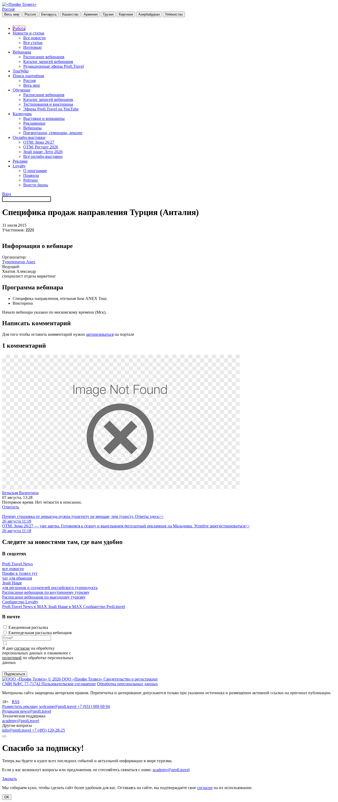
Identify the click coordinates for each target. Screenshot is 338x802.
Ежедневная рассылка (28, 627)
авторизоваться (100, 334)
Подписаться (14, 674)
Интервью (32, 47)
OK (6, 797)
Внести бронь (35, 185)
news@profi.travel (35, 711)
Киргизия (126, 14)
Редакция (11, 711)
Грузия (108, 14)
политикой (12, 657)
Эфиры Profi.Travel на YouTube (51, 109)
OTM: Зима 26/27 (38, 142)
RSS (16, 701)
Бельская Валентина (20, 492)
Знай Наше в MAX (65, 606)
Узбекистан (174, 14)
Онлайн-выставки (29, 137)
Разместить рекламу (20, 706)
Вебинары (22, 52)
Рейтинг (30, 180)
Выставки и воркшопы (44, 118)
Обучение (21, 90)
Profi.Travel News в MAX (25, 606)
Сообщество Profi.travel (104, 606)
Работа (19, 28)
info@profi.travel (17, 730)
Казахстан (70, 14)
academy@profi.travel (20, 720)
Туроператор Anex (18, 262)
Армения (91, 14)
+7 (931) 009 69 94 (93, 706)
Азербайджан (149, 14)
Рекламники (34, 123)
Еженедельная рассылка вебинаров (40, 632)
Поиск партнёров (28, 76)
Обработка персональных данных (127, 684)
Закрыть (9, 778)
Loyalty (19, 166)
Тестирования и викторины (48, 104)
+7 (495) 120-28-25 (48, 730)
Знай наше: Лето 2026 (43, 151)
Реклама (20, 161)
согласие (22, 648)
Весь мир (11, 14)
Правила (31, 175)
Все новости (34, 38)
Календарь (22, 113)
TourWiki (21, 71)
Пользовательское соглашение (68, 684)
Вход (6, 194)
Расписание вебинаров (43, 57)
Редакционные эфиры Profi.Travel (53, 66)
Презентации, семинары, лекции (52, 132)
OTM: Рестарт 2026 (40, 147)
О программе (35, 170)
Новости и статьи (28, 33)
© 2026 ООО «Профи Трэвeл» (76, 679)
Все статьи (33, 42)
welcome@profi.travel (58, 706)
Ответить (10, 507)
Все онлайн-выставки (43, 156)
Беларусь (49, 14)
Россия (8, 9)
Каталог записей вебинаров (48, 61)
